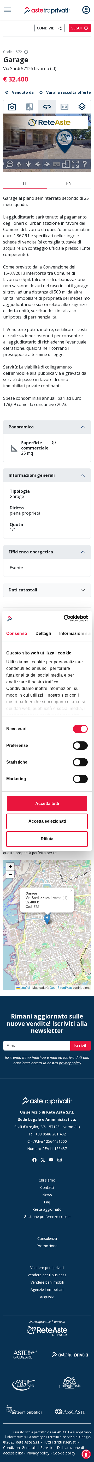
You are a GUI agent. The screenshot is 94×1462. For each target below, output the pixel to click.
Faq (47, 1201)
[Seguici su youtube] (51, 1159)
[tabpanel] (47, 143)
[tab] (12, 107)
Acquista (47, 1296)
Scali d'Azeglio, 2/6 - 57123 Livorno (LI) (47, 1126)
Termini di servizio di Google (69, 1437)
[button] (47, 919)
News (47, 1194)
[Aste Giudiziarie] (24, 1353)
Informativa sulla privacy (25, 1437)
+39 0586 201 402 (50, 1134)
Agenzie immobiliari (47, 1289)
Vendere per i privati (47, 1267)
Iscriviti (80, 1045)
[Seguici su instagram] (59, 1159)
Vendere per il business (47, 1274)
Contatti (47, 1187)
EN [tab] (69, 183)
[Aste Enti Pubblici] (24, 1410)
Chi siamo (47, 1180)
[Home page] (47, 1101)
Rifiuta (47, 839)
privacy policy (70, 1062)
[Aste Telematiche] (24, 1382)
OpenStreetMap (61, 987)
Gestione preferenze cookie (47, 1216)
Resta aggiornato (47, 1209)
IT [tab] (25, 183)
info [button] (26, 51)
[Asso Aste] (70, 1410)
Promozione (47, 1245)
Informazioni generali (32, 475)
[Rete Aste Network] (47, 1330)
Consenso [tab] (16, 633)
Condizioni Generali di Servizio (28, 1447)
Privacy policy (38, 1453)
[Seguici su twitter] (43, 1159)
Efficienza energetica (31, 552)
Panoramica (21, 427)
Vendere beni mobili (47, 1282)
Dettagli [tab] (43, 633)
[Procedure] (70, 1382)
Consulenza (47, 1238)
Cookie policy (64, 1453)
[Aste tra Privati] (70, 1353)
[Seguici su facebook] (34, 1159)
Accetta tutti (47, 803)
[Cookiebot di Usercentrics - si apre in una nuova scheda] (66, 618)
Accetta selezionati (47, 821)
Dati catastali (23, 590)
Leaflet (25, 987)
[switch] (80, 745)
